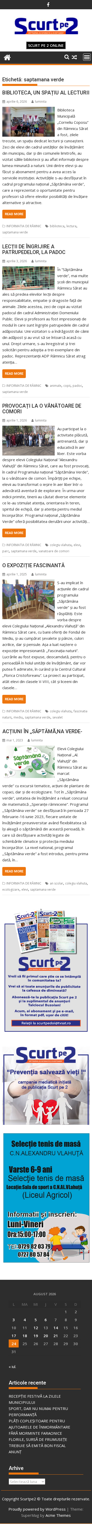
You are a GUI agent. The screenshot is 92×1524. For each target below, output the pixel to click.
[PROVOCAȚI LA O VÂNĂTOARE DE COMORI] (28, 428)
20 (45, 1335)
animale (55, 385)
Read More (14, 214)
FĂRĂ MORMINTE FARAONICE (35, 1433)
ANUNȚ (15, 1451)
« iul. (12, 1366)
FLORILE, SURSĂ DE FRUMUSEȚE (38, 1439)
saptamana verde (15, 232)
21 (55, 1335)
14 (55, 1327)
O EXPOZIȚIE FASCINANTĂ (33, 565)
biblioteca (57, 226)
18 (24, 1335)
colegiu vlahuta (61, 545)
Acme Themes (58, 1515)
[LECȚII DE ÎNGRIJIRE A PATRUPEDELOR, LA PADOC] (28, 269)
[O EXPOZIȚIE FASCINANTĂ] (28, 582)
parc (5, 551)
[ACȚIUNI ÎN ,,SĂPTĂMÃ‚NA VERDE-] (28, 748)
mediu (18, 717)
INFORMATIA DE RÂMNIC (23, 226)
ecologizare (10, 889)
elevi (77, 545)
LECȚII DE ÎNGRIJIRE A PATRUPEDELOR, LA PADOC (33, 249)
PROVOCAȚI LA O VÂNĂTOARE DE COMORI (41, 409)
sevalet (57, 717)
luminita (41, 101)
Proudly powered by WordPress (37, 1509)
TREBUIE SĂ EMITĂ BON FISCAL (37, 1445)
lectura (71, 226)
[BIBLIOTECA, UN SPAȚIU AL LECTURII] (28, 109)
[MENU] (87, 57)
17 (14, 1335)
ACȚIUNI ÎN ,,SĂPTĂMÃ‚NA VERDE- (42, 731)
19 (35, 1335)
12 (35, 1327)
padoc (77, 385)
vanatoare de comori (54, 551)
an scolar (56, 883)
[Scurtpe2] (7, 56)
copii (67, 385)
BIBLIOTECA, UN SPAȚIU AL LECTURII (45, 93)
